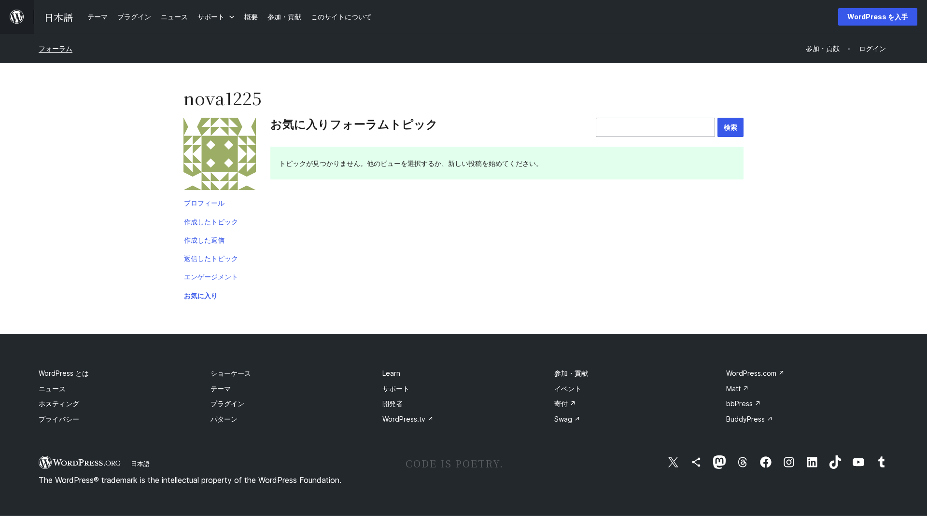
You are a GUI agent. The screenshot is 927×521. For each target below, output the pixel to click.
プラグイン (227, 403)
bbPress (743, 403)
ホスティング (59, 403)
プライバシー (59, 419)
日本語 (140, 463)
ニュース (52, 388)
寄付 (565, 403)
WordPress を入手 (877, 17)
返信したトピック (211, 258)
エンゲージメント (211, 277)
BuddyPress (749, 419)
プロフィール (204, 203)
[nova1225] (219, 156)
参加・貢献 (571, 373)
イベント (567, 388)
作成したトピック (211, 222)
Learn (391, 373)
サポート (395, 388)
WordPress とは (64, 373)
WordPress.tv (408, 419)
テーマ (221, 388)
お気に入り (201, 295)
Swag (567, 419)
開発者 (392, 403)
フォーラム (55, 48)
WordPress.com (755, 373)
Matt (737, 388)
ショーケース (231, 373)
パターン (224, 419)
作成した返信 (204, 240)
